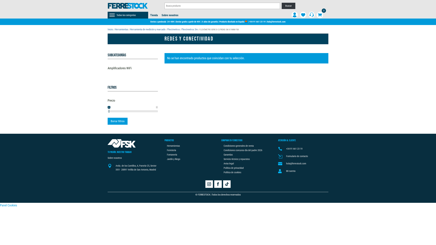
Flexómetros (173, 29)
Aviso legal (229, 163)
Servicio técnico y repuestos (237, 159)
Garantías (228, 154)
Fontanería (172, 154)
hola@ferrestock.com (276, 21)
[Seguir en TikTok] (227, 184)
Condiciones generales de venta (239, 145)
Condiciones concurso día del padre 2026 (243, 150)
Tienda (154, 15)
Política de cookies (232, 172)
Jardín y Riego (173, 159)
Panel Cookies (8, 205)
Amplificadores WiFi (120, 68)
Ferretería (171, 150)
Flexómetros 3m (190, 29)
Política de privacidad (234, 168)
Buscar (288, 5)
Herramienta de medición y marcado (148, 29)
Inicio (110, 29)
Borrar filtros (117, 121)
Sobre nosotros (170, 15)
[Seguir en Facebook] (218, 184)
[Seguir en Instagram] (209, 184)
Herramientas (121, 29)
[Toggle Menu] (112, 15)
